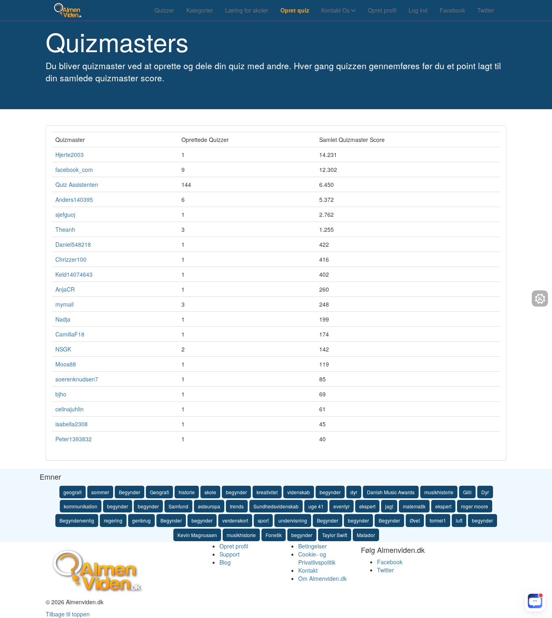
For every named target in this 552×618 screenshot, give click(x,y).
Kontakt (308, 570)
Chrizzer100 (70, 259)
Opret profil (382, 10)
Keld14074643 (74, 274)
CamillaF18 (69, 334)
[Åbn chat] (535, 601)
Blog (225, 562)
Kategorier (199, 10)
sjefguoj (65, 214)
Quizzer (164, 10)
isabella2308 (71, 424)
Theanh (65, 229)
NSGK (63, 349)
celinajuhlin (69, 409)
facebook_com (74, 169)
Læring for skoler (246, 10)
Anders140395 (74, 199)
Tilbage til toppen (68, 614)
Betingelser (312, 546)
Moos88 (65, 364)
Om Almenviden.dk (322, 578)
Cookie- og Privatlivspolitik (316, 558)
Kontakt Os (336, 10)
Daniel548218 (73, 244)
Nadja (62, 319)
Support (229, 554)
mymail (64, 304)
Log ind (418, 10)
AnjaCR (65, 289)
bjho (60, 394)
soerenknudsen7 (76, 379)
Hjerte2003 (69, 154)
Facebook (452, 10)
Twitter (485, 10)
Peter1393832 (73, 439)
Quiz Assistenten (76, 184)
